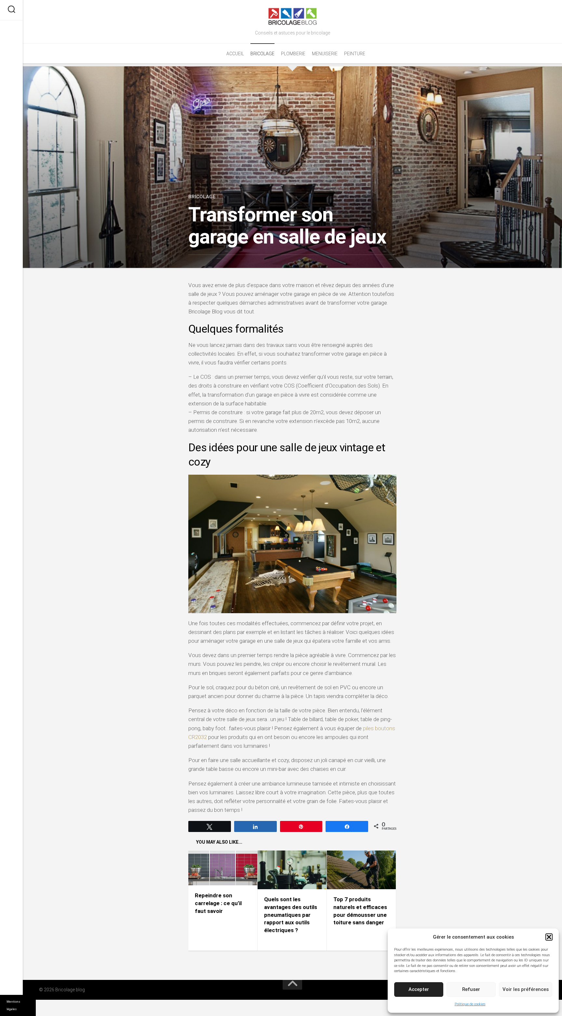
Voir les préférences (525, 989)
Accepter (418, 989)
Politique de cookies (470, 1004)
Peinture (354, 53)
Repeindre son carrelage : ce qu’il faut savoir (218, 903)
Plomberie (293, 53)
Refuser (471, 989)
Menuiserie (325, 53)
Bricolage (262, 53)
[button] (549, 937)
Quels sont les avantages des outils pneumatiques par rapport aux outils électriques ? (290, 914)
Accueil (235, 53)
